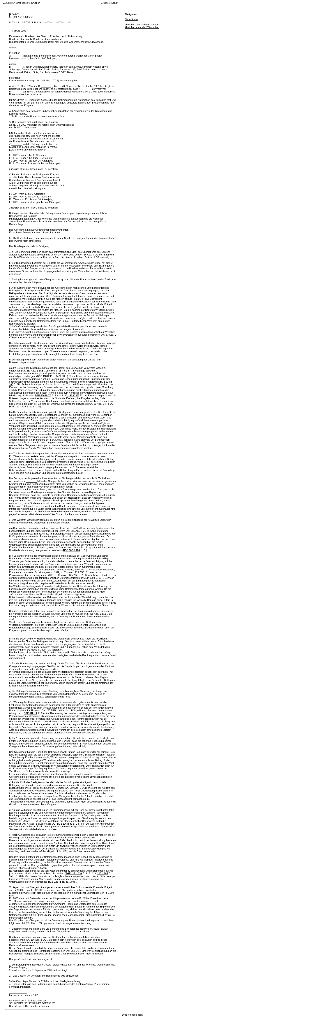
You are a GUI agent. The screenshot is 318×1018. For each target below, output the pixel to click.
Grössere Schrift (109, 2)
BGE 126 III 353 (57, 881)
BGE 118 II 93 (44, 376)
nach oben (137, 1014)
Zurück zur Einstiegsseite (17, 2)
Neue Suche (131, 19)
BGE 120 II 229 (17, 406)
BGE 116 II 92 (64, 823)
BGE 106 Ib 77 (43, 395)
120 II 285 (102, 873)
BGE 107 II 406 (71, 550)
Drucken (35, 2)
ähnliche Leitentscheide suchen (141, 24)
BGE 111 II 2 (30, 713)
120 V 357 (73, 395)
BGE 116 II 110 (74, 873)
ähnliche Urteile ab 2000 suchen (142, 27)
